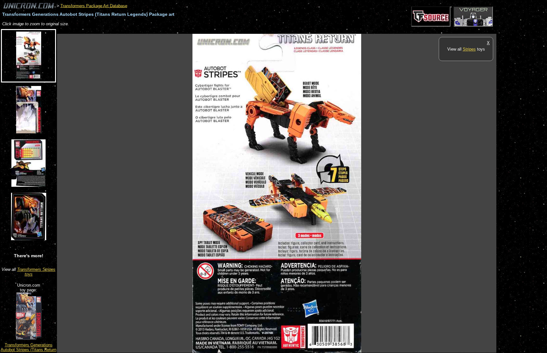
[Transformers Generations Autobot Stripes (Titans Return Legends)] (28, 338)
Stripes (469, 49)
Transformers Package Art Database (93, 5)
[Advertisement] (172, 30)
